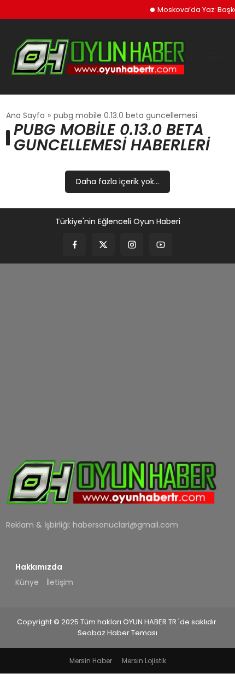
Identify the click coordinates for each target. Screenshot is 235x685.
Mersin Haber (90, 660)
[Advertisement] (117, 353)
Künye (27, 582)
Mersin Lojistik (144, 660)
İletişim (59, 582)
